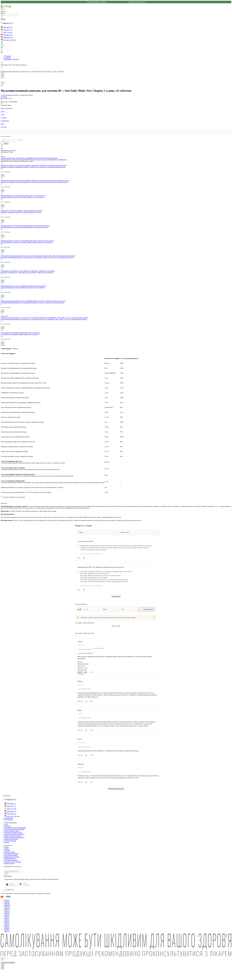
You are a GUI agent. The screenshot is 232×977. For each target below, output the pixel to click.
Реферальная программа (11, 857)
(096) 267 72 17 (8, 30)
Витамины (7, 57)
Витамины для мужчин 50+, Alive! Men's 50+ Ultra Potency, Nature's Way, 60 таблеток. (27, 272)
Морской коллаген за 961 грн (137, 2)
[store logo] (6, 7)
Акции (6, 847)
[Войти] (2, 42)
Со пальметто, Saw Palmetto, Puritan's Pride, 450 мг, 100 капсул (20, 334)
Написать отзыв (148, 609)
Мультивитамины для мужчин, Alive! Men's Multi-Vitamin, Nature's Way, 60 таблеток (26, 242)
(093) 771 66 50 (8, 32)
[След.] (2, 76)
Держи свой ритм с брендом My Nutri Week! (14, 159)
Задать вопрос (116, 596)
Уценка (6, 848)
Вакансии (7, 826)
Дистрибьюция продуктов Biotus (14, 829)
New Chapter (6, 95)
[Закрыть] (2, 958)
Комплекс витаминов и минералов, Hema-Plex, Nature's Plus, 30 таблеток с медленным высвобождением (33, 167)
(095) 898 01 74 (8, 27)
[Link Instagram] (8, 890)
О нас (6, 824)
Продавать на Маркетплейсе (13, 832)
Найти (3, 19)
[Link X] (13, 890)
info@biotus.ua (8, 818)
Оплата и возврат (9, 852)
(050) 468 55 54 (8, 37)
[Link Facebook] (5, 890)
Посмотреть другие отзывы (116, 788)
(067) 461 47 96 (8, 40)
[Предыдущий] (2, 73)
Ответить (80, 701)
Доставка (7, 850)
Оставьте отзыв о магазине (12, 862)
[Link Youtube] (11, 890)
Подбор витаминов (10, 840)
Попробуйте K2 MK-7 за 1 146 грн (96, 2)
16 (1, 168)
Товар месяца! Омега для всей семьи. (46, 158)
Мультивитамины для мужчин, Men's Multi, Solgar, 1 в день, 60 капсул (22, 197)
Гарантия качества (10, 858)
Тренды (6, 842)
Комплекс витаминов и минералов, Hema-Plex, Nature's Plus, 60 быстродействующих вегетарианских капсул (34, 182)
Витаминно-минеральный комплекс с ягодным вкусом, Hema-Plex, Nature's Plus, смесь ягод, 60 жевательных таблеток (37, 257)
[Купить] (2, 175)
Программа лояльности (11, 853)
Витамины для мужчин (11, 59)
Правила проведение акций (12, 836)
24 (1, 229)
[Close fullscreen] (2, 83)
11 (1, 184)
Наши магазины (9, 863)
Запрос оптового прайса (11, 831)
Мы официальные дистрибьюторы (15, 827)
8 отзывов (4, 97)
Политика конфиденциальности (14, 837)
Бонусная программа (10, 855)
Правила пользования (11, 839)
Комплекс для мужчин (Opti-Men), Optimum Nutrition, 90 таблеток (21, 212)
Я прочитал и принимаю (8, 962)
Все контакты (8, 819)
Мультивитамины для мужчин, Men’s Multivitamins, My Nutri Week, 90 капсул (24, 227)
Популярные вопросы (11, 860)
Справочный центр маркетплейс (14, 834)
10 (1, 199)
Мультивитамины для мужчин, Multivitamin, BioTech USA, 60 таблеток (22, 287)
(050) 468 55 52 (8, 35)
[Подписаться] (6, 873)
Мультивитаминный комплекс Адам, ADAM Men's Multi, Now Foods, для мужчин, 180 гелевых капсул (32, 302)
